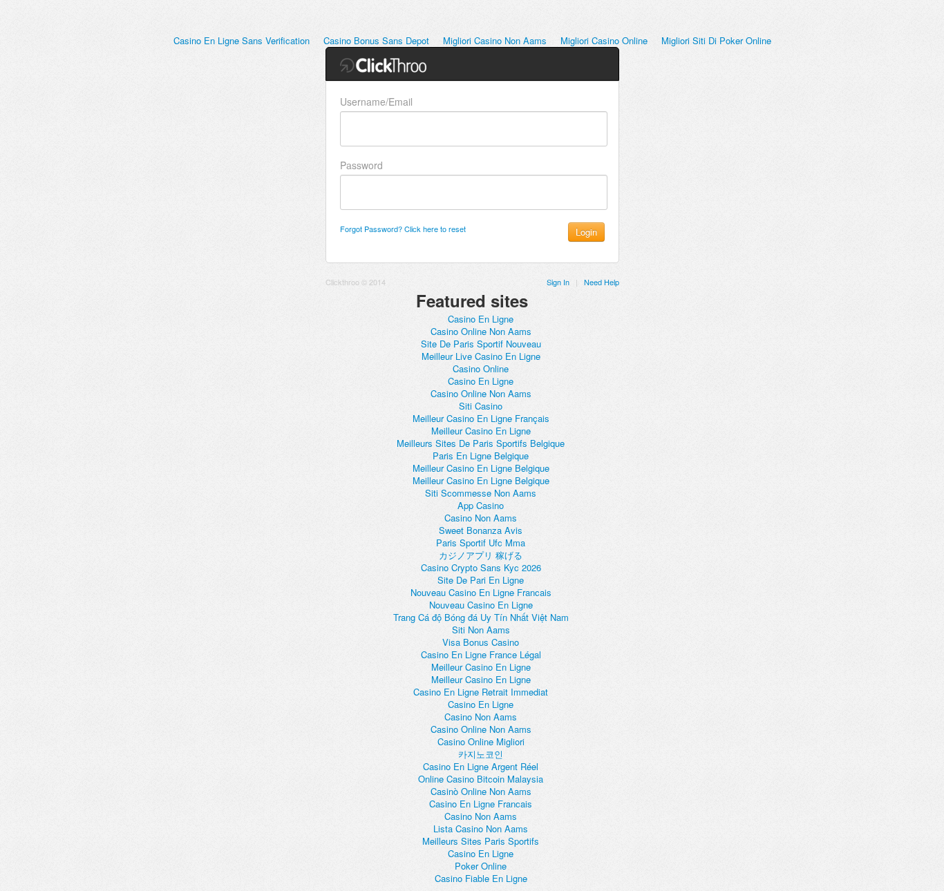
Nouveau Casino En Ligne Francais (480, 592)
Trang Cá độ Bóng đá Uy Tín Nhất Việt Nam (481, 617)
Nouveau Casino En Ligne (481, 604)
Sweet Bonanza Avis (480, 530)
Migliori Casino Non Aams (495, 40)
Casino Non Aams (480, 517)
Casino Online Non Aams (481, 331)
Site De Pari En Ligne (480, 579)
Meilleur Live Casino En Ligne (481, 356)
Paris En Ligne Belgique (481, 455)
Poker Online (481, 865)
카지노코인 (480, 753)
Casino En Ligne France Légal (481, 654)
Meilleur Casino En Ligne (481, 430)
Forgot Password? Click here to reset (403, 228)
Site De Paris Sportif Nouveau (481, 343)
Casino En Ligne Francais (480, 803)
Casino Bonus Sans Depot (376, 40)
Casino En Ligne (480, 318)
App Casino (480, 505)
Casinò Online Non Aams (481, 791)
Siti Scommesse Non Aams (480, 492)
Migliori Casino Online (604, 40)
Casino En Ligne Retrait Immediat (480, 691)
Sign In (558, 281)
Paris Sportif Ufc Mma (480, 542)
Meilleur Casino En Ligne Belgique (481, 468)
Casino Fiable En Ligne (481, 878)
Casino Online (481, 368)
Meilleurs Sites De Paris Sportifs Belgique (481, 443)
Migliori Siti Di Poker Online (716, 40)
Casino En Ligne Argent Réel (480, 766)
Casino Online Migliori (481, 741)
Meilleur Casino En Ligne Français (481, 418)
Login (586, 231)
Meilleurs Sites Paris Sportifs (480, 840)
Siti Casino (480, 405)
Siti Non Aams (481, 629)
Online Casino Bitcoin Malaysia (480, 778)
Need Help (601, 281)
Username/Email (376, 101)
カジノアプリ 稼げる (480, 555)
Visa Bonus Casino (480, 642)
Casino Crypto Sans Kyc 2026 (481, 567)
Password (361, 165)
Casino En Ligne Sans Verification (241, 40)
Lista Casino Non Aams (480, 828)
